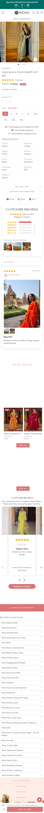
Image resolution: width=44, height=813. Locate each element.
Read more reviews (22, 586)
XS (5, 113)
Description (22, 187)
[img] (9, 271)
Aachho (6, 68)
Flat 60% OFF (24, 19)
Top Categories (21, 781)
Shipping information (22, 192)
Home (15, 19)
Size (4, 108)
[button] (8, 80)
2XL (36, 113)
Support (21, 792)
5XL (21, 120)
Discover (21, 786)
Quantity (7, 97)
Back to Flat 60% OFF (23, 607)
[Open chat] (39, 799)
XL (28, 113)
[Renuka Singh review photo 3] (12, 331)
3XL (6, 120)
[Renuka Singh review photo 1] (22, 304)
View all (23, 445)
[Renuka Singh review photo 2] (6, 331)
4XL (13, 120)
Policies (21, 797)
